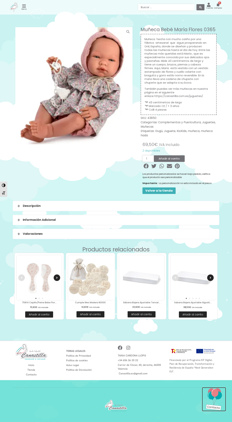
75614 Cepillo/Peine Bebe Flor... (39, 302)
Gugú (159, 131)
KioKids (182, 131)
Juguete (169, 131)
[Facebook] (120, 348)
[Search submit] (200, 7)
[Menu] (24, 6)
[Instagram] (128, 348)
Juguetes (208, 122)
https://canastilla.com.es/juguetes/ (178, 96)
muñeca (194, 131)
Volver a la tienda (159, 191)
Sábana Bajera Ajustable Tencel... (141, 302)
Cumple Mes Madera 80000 (90, 302)
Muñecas (147, 127)
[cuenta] (209, 5)
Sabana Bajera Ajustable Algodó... (193, 302)
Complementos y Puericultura (179, 122)
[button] (146, 166)
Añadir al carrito (169, 158)
